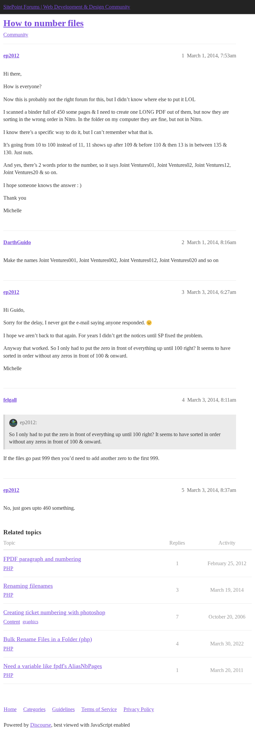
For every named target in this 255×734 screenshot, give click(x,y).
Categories (34, 709)
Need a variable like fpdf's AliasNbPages (52, 666)
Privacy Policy (139, 709)
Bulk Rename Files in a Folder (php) (47, 639)
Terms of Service (99, 709)
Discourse (40, 725)
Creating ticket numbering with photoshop (54, 612)
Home (10, 709)
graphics (30, 621)
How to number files (43, 23)
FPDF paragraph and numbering (42, 559)
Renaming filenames (28, 585)
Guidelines (63, 709)
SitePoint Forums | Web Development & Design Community (66, 7)
